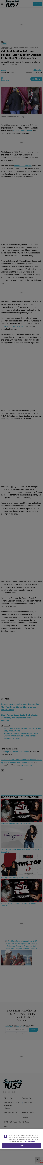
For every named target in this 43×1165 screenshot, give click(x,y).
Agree (21, 1145)
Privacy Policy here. (29, 1141)
